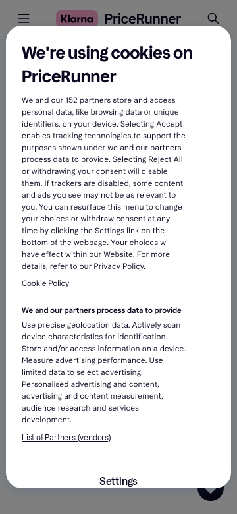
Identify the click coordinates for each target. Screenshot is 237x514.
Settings (118, 481)
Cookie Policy (45, 284)
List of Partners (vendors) (66, 437)
